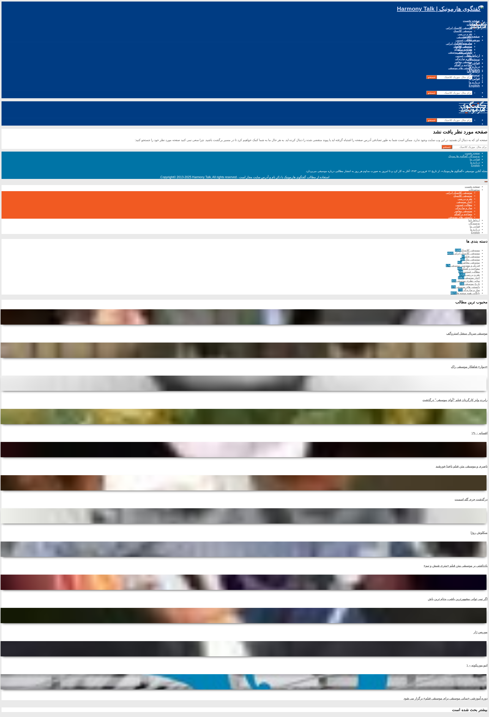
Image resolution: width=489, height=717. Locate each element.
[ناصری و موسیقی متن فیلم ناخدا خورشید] (244, 449)
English (474, 85)
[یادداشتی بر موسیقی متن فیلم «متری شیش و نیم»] (244, 549)
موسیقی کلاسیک (462, 30)
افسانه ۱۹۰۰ (479, 433)
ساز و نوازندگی (463, 58)
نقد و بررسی (465, 34)
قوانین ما (474, 78)
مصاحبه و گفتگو (463, 65)
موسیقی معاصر (463, 61)
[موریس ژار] (244, 615)
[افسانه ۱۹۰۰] (244, 416)
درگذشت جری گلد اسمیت (471, 499)
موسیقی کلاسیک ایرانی (459, 27)
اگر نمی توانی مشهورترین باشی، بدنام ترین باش (457, 599)
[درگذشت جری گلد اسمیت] (244, 482)
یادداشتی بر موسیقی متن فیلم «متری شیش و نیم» (455, 565)
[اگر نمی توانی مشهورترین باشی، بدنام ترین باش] (244, 582)
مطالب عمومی (463, 40)
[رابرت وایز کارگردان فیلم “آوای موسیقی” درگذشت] (244, 383)
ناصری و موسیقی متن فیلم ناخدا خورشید (461, 466)
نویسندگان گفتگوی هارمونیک (464, 156)
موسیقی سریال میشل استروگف (466, 333)
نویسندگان (473, 59)
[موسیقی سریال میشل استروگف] (244, 317)
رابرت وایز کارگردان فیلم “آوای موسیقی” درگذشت (455, 400)
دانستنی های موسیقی (460, 68)
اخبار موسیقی (464, 52)
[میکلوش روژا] (244, 516)
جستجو (431, 77)
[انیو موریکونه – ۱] (244, 648)
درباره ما (474, 82)
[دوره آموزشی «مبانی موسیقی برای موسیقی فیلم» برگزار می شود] (244, 681)
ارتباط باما (473, 55)
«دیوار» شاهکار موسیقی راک (469, 366)
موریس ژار (480, 632)
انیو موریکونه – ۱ (476, 665)
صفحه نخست (471, 36)
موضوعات (473, 40)
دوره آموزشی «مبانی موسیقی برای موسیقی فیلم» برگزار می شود (445, 698)
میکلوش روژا (479, 532)
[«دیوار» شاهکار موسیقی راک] (244, 350)
